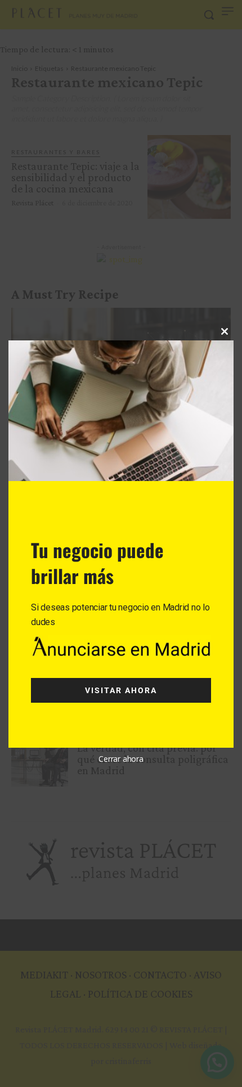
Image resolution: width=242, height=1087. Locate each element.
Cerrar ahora (120, 758)
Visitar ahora (121, 690)
